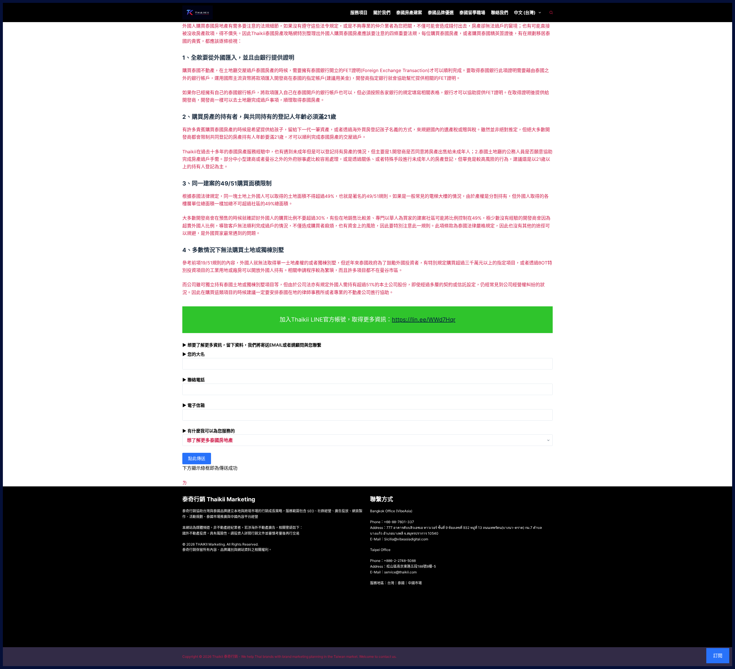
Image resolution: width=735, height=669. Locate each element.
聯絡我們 (499, 12)
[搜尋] (551, 12)
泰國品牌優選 (441, 12)
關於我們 (381, 12)
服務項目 (359, 12)
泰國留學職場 (472, 12)
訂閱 (717, 655)
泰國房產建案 (409, 12)
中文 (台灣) (524, 12)
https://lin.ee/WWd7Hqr (423, 319)
